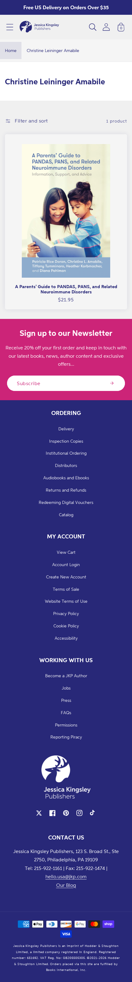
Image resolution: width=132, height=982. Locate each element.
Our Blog (66, 885)
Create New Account (66, 576)
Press (66, 700)
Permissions (66, 724)
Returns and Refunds (66, 490)
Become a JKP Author (66, 675)
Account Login (66, 564)
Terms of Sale (66, 589)
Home (11, 50)
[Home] (39, 27)
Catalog (66, 514)
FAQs (66, 712)
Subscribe (29, 383)
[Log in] (106, 27)
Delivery (66, 428)
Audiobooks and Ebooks (66, 477)
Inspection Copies (66, 441)
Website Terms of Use (66, 601)
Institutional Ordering (66, 453)
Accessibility (66, 638)
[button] (10, 27)
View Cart (66, 552)
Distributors (66, 465)
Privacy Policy (66, 613)
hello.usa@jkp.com (66, 876)
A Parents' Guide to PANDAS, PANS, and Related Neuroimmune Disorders (66, 289)
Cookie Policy (66, 625)
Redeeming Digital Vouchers (66, 502)
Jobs (66, 687)
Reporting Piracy (66, 736)
